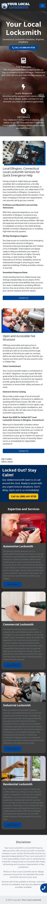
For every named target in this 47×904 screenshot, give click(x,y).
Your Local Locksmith (31, 900)
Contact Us (23, 298)
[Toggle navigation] (42, 5)
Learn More (12, 584)
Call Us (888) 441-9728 (23, 496)
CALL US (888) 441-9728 (24, 47)
